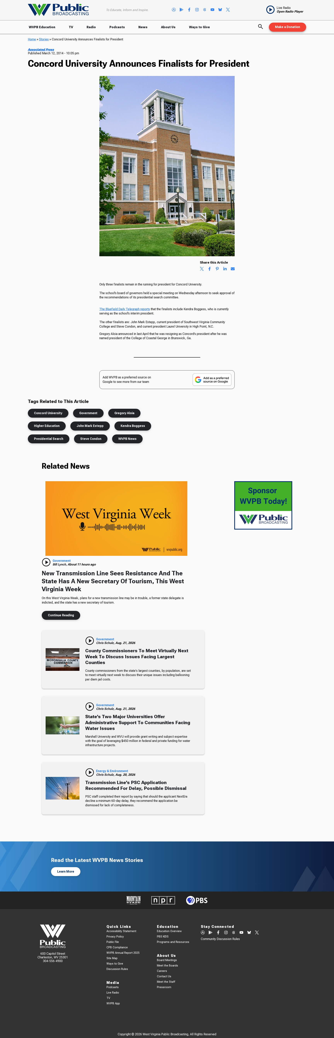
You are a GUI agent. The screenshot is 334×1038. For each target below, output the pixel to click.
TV (71, 27)
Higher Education (47, 426)
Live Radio (113, 992)
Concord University (48, 413)
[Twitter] (228, 10)
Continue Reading (61, 615)
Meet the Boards (167, 965)
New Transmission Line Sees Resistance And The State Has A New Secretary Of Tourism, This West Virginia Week (113, 581)
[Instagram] (197, 10)
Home (32, 39)
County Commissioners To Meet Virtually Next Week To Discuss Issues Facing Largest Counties (136, 656)
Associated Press (41, 49)
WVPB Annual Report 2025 (123, 953)
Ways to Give (199, 27)
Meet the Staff (166, 982)
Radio (91, 27)
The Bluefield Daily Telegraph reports (124, 309)
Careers (162, 971)
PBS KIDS (163, 936)
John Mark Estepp (90, 426)
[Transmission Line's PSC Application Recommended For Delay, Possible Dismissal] (62, 788)
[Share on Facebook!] (209, 269)
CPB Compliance (117, 947)
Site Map (112, 958)
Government (88, 413)
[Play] (46, 562)
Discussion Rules (117, 969)
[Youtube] (212, 10)
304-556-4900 (53, 961)
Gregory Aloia (124, 413)
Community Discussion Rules (220, 939)
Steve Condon (90, 439)
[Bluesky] (220, 10)
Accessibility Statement (121, 931)
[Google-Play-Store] (181, 10)
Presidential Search (48, 439)
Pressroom (164, 987)
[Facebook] (189, 10)
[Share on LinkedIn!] (225, 269)
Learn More (65, 871)
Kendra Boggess (133, 426)
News (142, 27)
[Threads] (205, 10)
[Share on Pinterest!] (217, 269)
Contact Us (164, 976)
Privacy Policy (115, 936)
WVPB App (113, 1003)
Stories (44, 39)
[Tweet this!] (202, 269)
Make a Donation (287, 27)
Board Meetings (167, 960)
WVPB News (127, 439)
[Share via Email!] (233, 269)
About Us (168, 27)
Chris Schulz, (105, 643)
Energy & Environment (112, 771)
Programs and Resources (173, 942)
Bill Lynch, (60, 564)
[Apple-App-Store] (174, 10)
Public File (113, 942)
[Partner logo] (134, 900)
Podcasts (117, 27)
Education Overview (169, 931)
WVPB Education (42, 27)
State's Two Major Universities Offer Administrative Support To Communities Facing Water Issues (137, 722)
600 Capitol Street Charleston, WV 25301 (52, 955)
